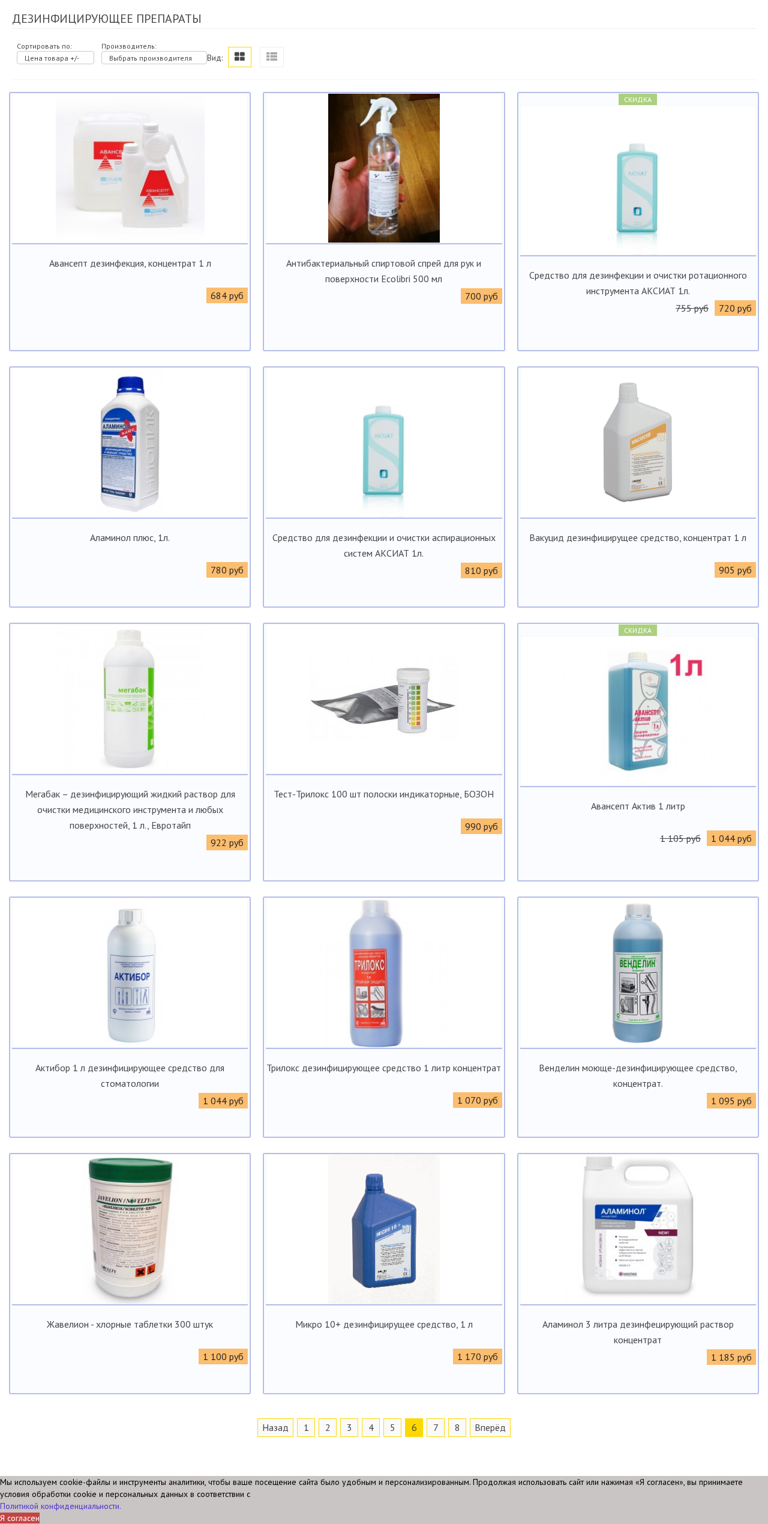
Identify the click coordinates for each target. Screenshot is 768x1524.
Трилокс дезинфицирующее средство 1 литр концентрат (383, 1068)
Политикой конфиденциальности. (60, 1506)
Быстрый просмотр (129, 233)
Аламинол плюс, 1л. (130, 537)
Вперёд (490, 1427)
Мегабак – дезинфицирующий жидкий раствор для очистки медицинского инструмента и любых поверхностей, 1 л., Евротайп (130, 809)
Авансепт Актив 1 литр (638, 806)
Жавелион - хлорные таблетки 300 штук (130, 1324)
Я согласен (20, 1518)
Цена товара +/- (52, 57)
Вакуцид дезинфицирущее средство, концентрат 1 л (637, 537)
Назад (275, 1427)
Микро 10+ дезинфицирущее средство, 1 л (384, 1324)
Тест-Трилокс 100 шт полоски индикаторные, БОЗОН (384, 794)
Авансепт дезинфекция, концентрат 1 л (130, 263)
